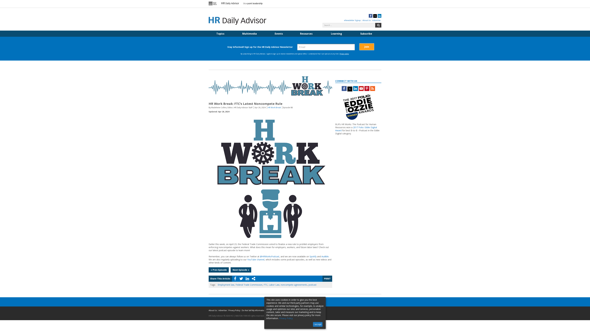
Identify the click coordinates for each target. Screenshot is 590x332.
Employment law (226, 284)
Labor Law (274, 284)
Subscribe (366, 33)
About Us (366, 20)
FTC (266, 284)
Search (378, 25)
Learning (336, 33)
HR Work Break (274, 107)
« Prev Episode (219, 269)
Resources (306, 33)
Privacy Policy (234, 310)
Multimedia (249, 33)
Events (279, 33)
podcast (313, 284)
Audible (325, 256)
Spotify (313, 256)
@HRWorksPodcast (269, 256)
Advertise (376, 20)
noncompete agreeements (294, 284)
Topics (220, 33)
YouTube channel (255, 259)
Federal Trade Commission (249, 284)
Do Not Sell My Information (253, 310)
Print (327, 278)
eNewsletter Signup (352, 20)
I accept (318, 324)
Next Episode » (241, 269)
